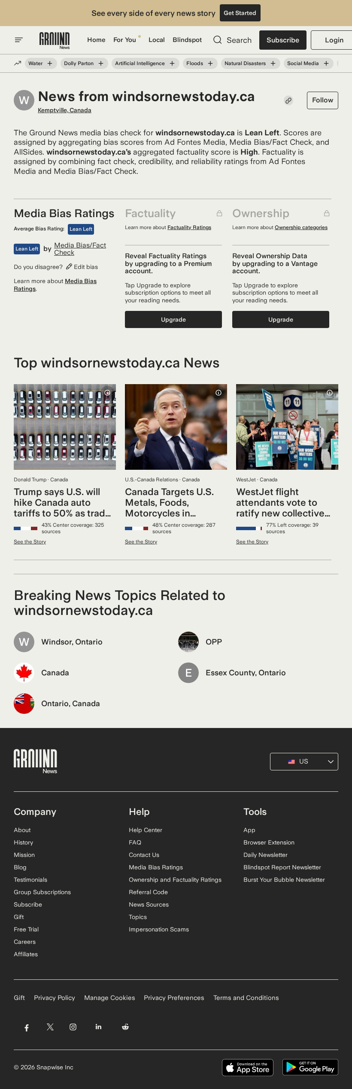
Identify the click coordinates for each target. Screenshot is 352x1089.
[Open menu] (19, 40)
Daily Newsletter (265, 854)
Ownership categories (301, 227)
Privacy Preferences (174, 998)
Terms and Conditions (246, 998)
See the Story (30, 542)
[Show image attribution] (107, 393)
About (22, 829)
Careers (25, 941)
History (23, 842)
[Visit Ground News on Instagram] (73, 1027)
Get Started (240, 12)
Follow (322, 100)
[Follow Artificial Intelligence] (172, 63)
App (249, 829)
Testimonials (30, 879)
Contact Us (144, 854)
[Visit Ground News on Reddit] (125, 1027)
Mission (24, 854)
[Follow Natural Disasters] (273, 63)
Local (157, 40)
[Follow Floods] (210, 63)
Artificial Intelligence (140, 63)
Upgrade (173, 319)
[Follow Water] (50, 63)
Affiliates (26, 954)
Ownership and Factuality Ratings (175, 879)
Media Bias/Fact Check (80, 249)
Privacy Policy (54, 998)
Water (35, 63)
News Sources (149, 904)
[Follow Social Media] (326, 63)
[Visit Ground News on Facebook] (26, 1027)
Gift (19, 916)
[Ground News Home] (54, 41)
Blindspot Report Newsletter (282, 867)
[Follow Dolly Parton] (101, 63)
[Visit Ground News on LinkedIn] (98, 1027)
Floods (194, 63)
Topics (138, 916)
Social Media (303, 63)
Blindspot (187, 40)
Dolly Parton (79, 63)
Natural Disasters (245, 63)
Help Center (145, 829)
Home (96, 40)
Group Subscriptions (42, 892)
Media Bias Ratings (156, 867)
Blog (20, 867)
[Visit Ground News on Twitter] (50, 1027)
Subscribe (283, 40)
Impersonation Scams (159, 929)
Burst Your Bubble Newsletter (284, 879)
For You (124, 40)
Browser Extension (268, 842)
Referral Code (148, 892)
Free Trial (26, 929)
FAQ (135, 842)
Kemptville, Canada (64, 110)
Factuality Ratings (189, 227)
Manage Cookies (109, 998)
